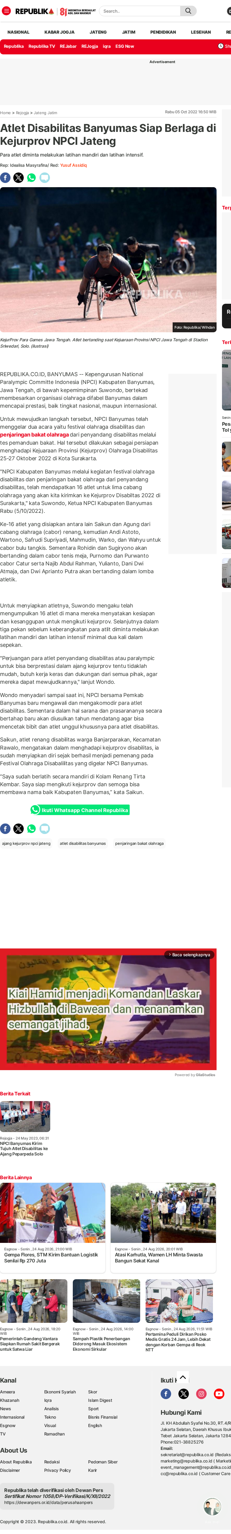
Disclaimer (10, 1470)
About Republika (16, 1461)
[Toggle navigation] (6, 11)
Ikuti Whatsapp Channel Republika (85, 810)
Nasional (18, 32)
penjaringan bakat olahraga (35, 434)
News (5, 1408)
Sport (93, 1408)
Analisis (51, 1408)
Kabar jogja (60, 32)
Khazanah (9, 1400)
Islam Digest (100, 1400)
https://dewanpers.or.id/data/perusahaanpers (48, 1502)
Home (5, 112)
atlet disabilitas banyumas (83, 843)
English (95, 1425)
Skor (92, 1391)
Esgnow (8, 1425)
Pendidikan (163, 32)
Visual (50, 1425)
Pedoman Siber (102, 1461)
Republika (14, 46)
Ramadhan (54, 1433)
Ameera (7, 1391)
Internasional (12, 1417)
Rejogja (22, 112)
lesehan (201, 32)
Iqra (48, 1400)
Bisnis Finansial (102, 1417)
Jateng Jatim (45, 112)
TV (3, 1433)
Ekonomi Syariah (60, 1391)
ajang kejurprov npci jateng (26, 843)
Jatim (128, 32)
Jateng (98, 32)
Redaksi (52, 1461)
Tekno (50, 1417)
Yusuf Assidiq (73, 165)
